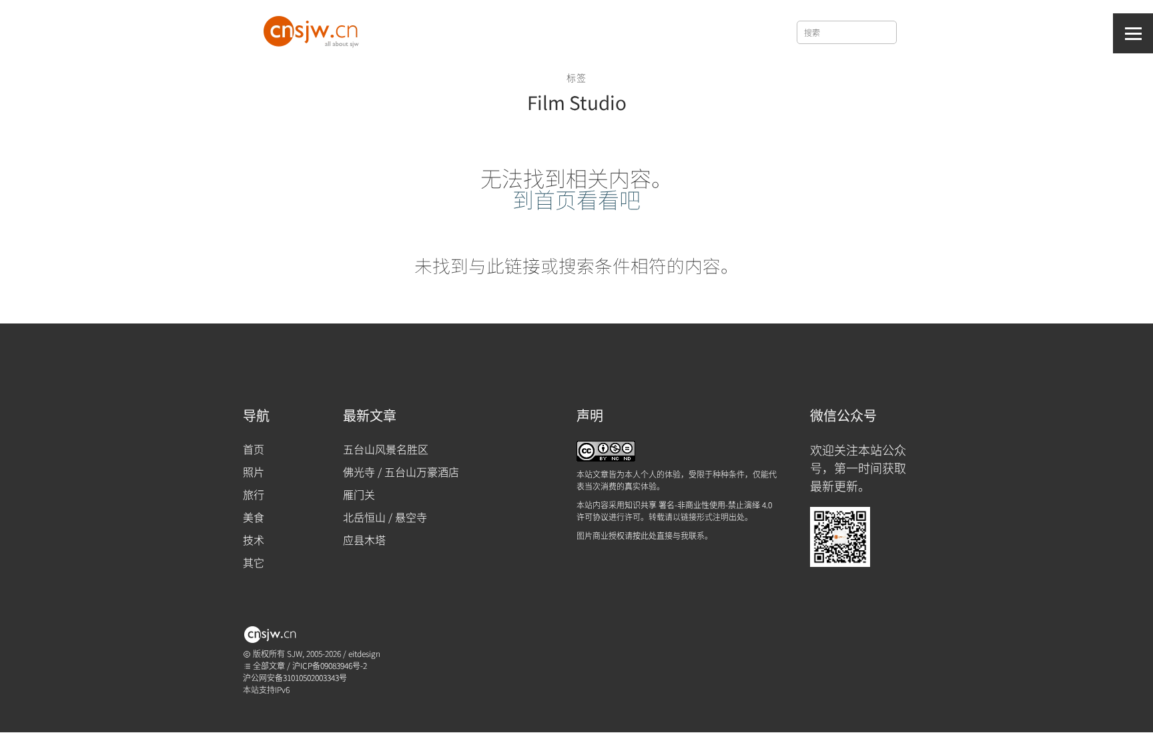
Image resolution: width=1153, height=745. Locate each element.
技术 (253, 540)
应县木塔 (364, 540)
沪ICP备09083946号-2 (329, 665)
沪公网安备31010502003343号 (295, 677)
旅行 (253, 494)
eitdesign (364, 653)
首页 (253, 449)
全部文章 (268, 665)
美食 (253, 517)
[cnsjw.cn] (313, 28)
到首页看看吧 (576, 198)
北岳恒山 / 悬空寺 (385, 517)
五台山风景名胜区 (385, 449)
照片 (253, 472)
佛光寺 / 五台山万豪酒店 (401, 472)
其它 (253, 562)
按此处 (645, 535)
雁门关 (359, 494)
